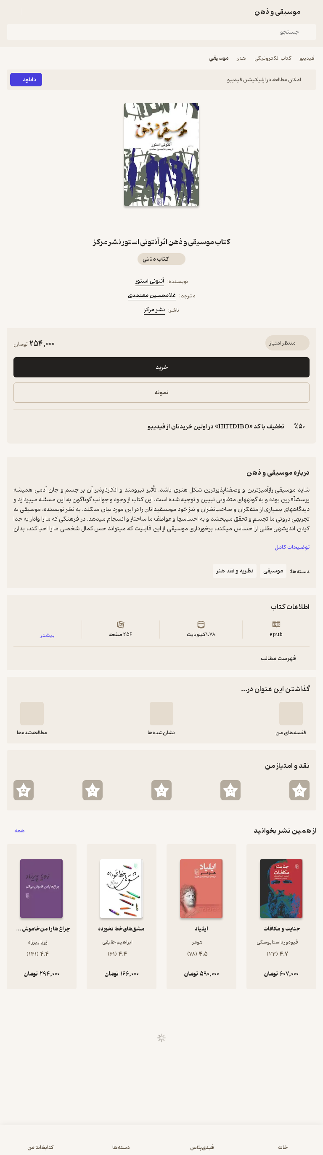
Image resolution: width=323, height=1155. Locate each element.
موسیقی (219, 58)
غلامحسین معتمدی (152, 295)
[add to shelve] (291, 713)
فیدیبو (307, 58)
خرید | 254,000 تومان (161, 1144)
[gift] (161, 221)
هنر (241, 58)
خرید (162, 367)
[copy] (20, 426)
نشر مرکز (154, 309)
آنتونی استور (149, 281)
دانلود (29, 79)
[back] (311, 12)
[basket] (32, 12)
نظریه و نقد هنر (234, 571)
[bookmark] (181, 221)
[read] (32, 713)
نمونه (161, 392)
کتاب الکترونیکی (272, 58)
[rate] (299, 790)
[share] (141, 221)
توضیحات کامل (292, 547)
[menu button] (12, 12)
